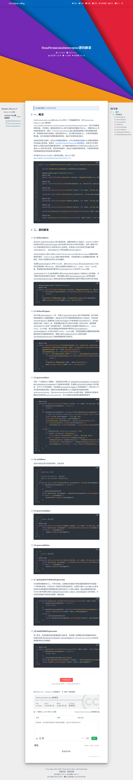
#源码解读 (71, 692)
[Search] (122, 3)
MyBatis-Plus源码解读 (52, 692)
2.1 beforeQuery (119, 117)
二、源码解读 (117, 114)
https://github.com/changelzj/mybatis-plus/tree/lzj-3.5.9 (52, 158)
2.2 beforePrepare (120, 119)
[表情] (40, 738)
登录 (87, 738)
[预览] (43, 738)
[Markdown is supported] (37, 738)
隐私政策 (70, 772)
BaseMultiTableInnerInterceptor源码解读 (70, 143)
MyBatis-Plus (39, 692)
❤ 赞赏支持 (66, 680)
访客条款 (62, 772)
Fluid (81, 769)
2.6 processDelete (120, 129)
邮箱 (58, 718)
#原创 (66, 692)
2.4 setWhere (118, 124)
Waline (94, 756)
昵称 (37, 718)
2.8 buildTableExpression (122, 134)
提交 (94, 738)
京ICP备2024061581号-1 (55, 777)
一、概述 (115, 112)
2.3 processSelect (120, 122)
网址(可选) (81, 718)
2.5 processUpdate (120, 127)
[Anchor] (32, 114)
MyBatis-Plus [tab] (8, 109)
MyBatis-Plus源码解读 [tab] (11, 116)
